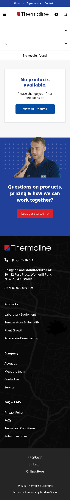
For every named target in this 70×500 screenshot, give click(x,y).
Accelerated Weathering (21, 338)
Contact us (11, 379)
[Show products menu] (4, 14)
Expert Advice (34, 3)
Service (9, 387)
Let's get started (32, 214)
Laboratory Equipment (20, 314)
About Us (19, 3)
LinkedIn (35, 464)
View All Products (35, 109)
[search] (65, 14)
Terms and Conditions (19, 428)
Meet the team (14, 371)
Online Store (35, 471)
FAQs (8, 420)
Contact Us (51, 3)
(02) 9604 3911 (24, 260)
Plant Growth (13, 330)
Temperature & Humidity (22, 322)
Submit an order (15, 436)
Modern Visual (48, 492)
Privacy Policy (14, 413)
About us (10, 363)
